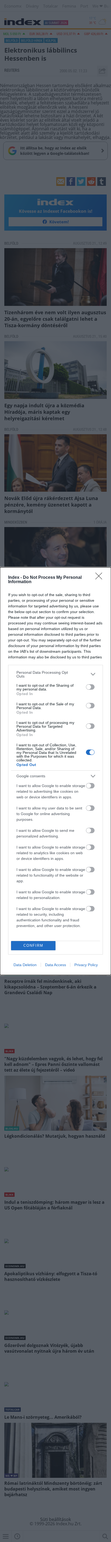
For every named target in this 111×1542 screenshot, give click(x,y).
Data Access (55, 965)
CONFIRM (33, 945)
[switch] (90, 687)
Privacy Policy (86, 965)
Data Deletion (25, 965)
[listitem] (55, 674)
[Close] (100, 578)
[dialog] (55, 771)
